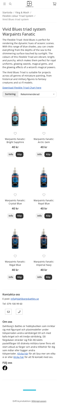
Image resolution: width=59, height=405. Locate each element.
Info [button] (11, 154)
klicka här (18, 357)
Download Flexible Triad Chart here (21, 87)
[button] (19, 154)
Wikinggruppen (38, 401)
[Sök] (10, 3)
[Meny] (4, 4)
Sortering (10, 94)
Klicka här (22, 353)
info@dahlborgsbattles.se (25, 298)
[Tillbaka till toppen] (52, 398)
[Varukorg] (54, 4)
